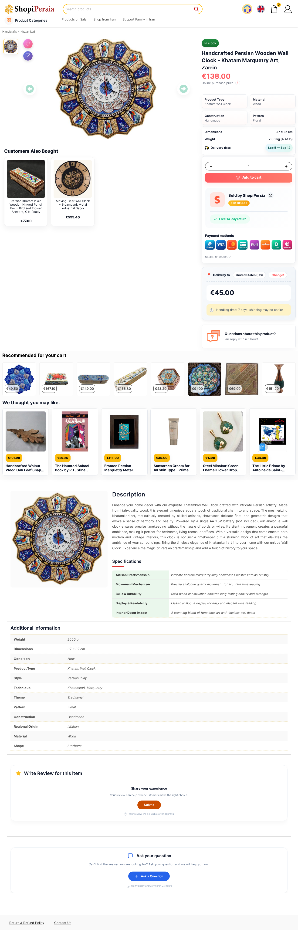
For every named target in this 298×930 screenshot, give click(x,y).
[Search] (196, 9)
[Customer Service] (247, 9)
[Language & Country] (260, 9)
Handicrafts (9, 31)
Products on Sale (74, 19)
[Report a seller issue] (271, 195)
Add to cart (251, 177)
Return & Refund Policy (26, 923)
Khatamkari (27, 31)
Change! (278, 275)
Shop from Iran (105, 19)
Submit (149, 805)
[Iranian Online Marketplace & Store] (33, 9)
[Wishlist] (28, 43)
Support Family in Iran (139, 19)
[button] (288, 9)
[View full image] (106, 89)
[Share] (28, 56)
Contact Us (62, 923)
